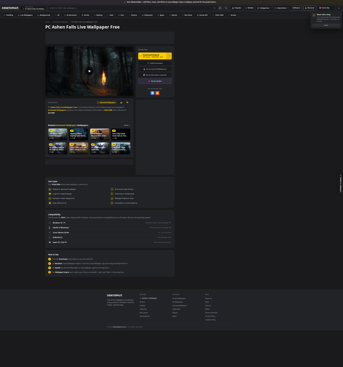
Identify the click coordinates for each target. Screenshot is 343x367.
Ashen (53, 107)
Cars (122, 15)
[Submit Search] (226, 8)
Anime (86, 15)
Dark (111, 15)
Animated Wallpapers (61, 22)
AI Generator (72, 15)
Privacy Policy (210, 316)
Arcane (233, 15)
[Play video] (89, 71)
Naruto (174, 15)
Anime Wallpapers (179, 298)
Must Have (144, 313)
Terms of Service (211, 313)
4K (58, 15)
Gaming (99, 15)
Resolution (281, 8)
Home (47, 22)
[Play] (48, 93)
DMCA (207, 309)
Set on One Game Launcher (156, 75)
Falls (58, 107)
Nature (134, 15)
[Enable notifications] (338, 8)
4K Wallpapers (177, 302)
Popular (238, 8)
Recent (142, 302)
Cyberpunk (148, 15)
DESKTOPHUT (114, 295)
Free (75, 107)
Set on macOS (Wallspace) (156, 69)
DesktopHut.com (119, 327)
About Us (208, 298)
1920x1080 (108, 110)
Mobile (250, 8)
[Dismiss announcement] (260, 2)
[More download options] (169, 56)
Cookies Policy (210, 320)
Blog (206, 302)
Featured (143, 309)
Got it (326, 25)
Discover (310, 8)
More (126, 125)
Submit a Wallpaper (149, 298)
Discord (208, 305)
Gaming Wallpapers (179, 305)
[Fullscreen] (130, 93)
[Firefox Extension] (157, 93)
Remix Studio (156, 81)
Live (62, 107)
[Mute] (115, 93)
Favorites (327, 8)
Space (162, 15)
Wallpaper (68, 107)
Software (296, 8)
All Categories (145, 316)
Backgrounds (45, 15)
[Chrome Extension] (152, 93)
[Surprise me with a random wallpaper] (220, 8)
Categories (264, 8)
